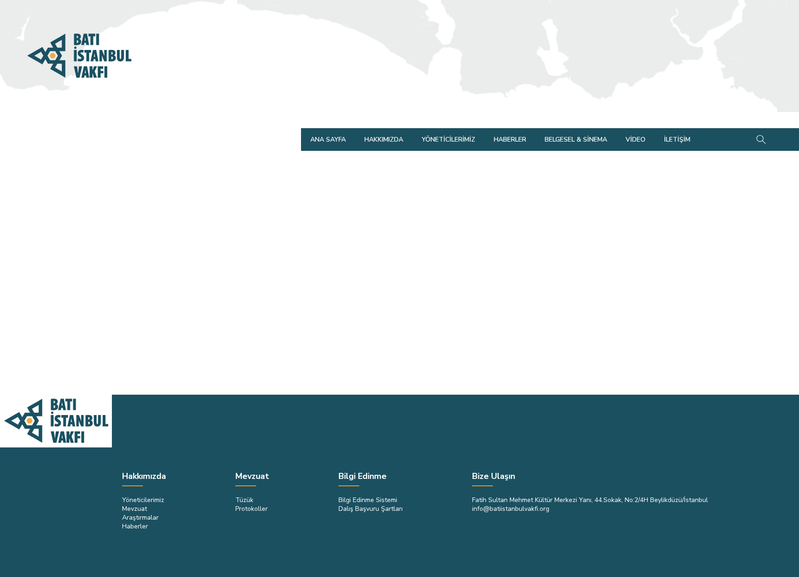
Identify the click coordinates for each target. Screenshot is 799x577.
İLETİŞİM (677, 139)
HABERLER (510, 139)
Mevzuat (134, 508)
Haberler (135, 526)
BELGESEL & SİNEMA (576, 139)
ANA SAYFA (328, 139)
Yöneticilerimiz (143, 500)
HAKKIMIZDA (383, 139)
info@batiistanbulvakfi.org (510, 508)
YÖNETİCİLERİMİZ (448, 139)
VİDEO (635, 139)
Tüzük (244, 500)
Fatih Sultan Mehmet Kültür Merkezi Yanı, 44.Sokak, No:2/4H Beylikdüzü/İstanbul (590, 500)
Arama (761, 139)
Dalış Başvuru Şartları (370, 508)
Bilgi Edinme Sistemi (367, 500)
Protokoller (251, 508)
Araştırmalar (140, 517)
